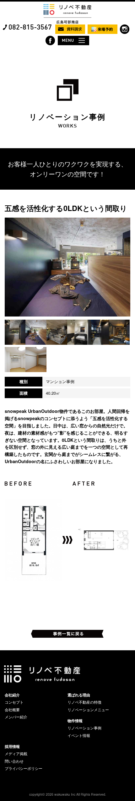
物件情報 (75, 721)
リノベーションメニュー (88, 710)
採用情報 (12, 746)
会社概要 (12, 710)
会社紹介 (12, 695)
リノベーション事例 (84, 728)
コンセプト (14, 702)
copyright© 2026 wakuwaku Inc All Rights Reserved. (67, 794)
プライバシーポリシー (23, 768)
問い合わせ (14, 761)
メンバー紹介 (16, 717)
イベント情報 (79, 735)
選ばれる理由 (79, 695)
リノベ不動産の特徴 (84, 702)
